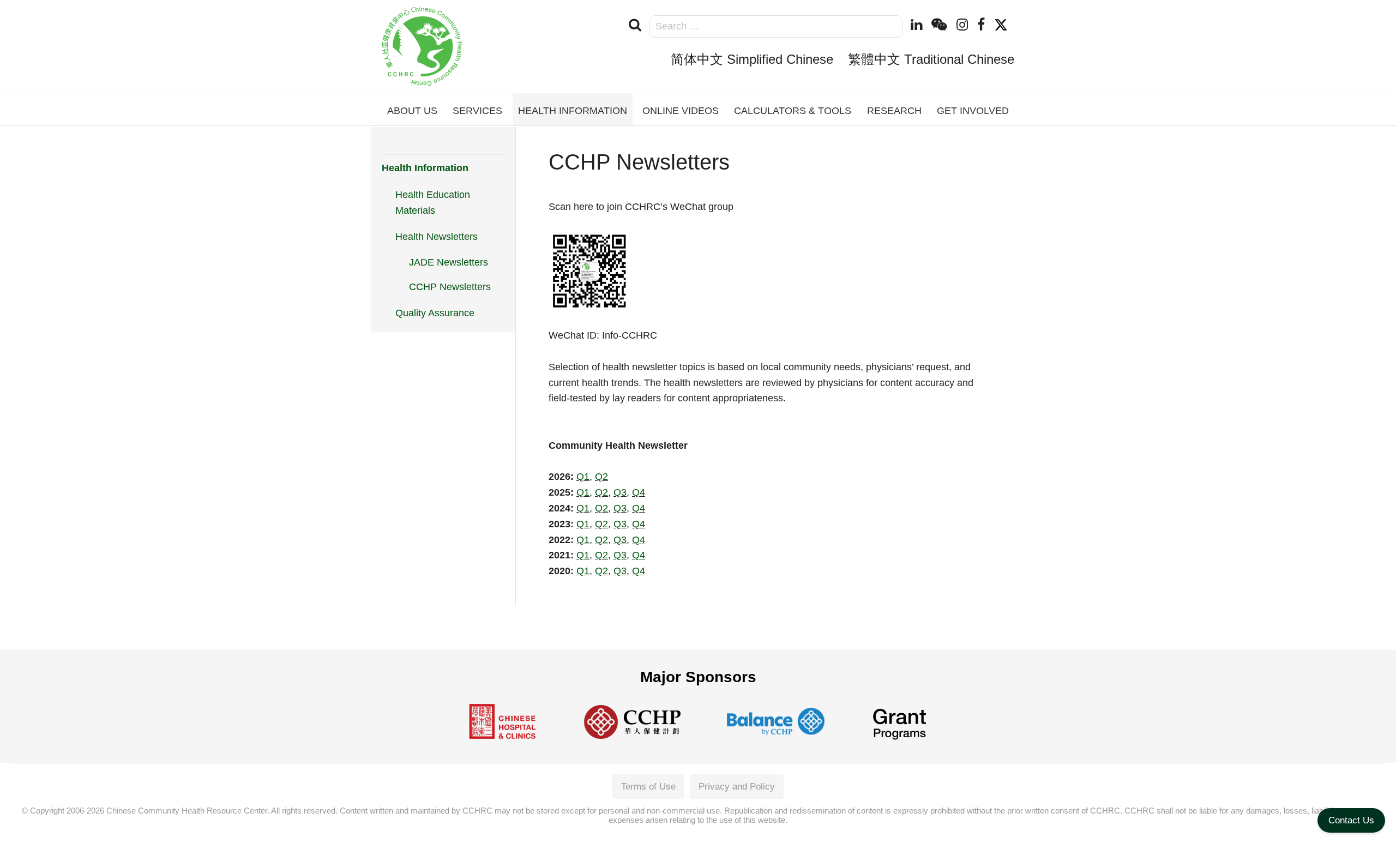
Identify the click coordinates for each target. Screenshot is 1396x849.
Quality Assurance (434, 313)
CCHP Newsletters (450, 286)
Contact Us (1351, 820)
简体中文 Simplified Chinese (752, 59)
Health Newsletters (436, 236)
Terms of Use (648, 786)
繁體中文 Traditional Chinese (931, 59)
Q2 (601, 476)
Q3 (620, 492)
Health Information (425, 167)
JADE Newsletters (448, 262)
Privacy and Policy (737, 786)
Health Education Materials (432, 202)
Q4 (638, 492)
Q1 (582, 476)
